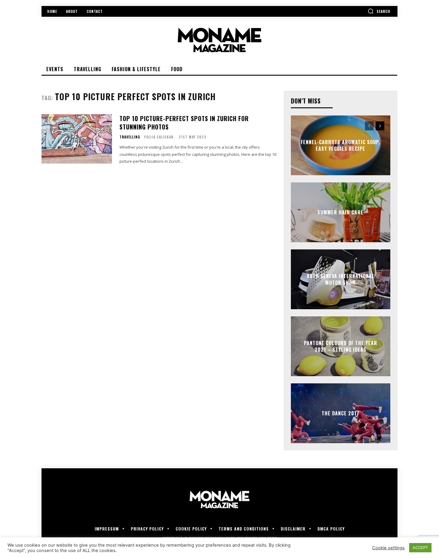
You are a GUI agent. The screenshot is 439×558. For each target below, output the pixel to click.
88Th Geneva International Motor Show (340, 279)
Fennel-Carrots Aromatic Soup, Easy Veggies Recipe (340, 145)
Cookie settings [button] (388, 548)
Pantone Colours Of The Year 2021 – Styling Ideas (340, 346)
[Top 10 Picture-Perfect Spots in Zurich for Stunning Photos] (77, 139)
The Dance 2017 (340, 413)
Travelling (129, 137)
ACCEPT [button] (420, 547)
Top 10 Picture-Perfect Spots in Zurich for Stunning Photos (184, 122)
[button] (379, 11)
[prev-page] (369, 125)
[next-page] (380, 125)
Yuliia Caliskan (159, 136)
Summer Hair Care (340, 212)
